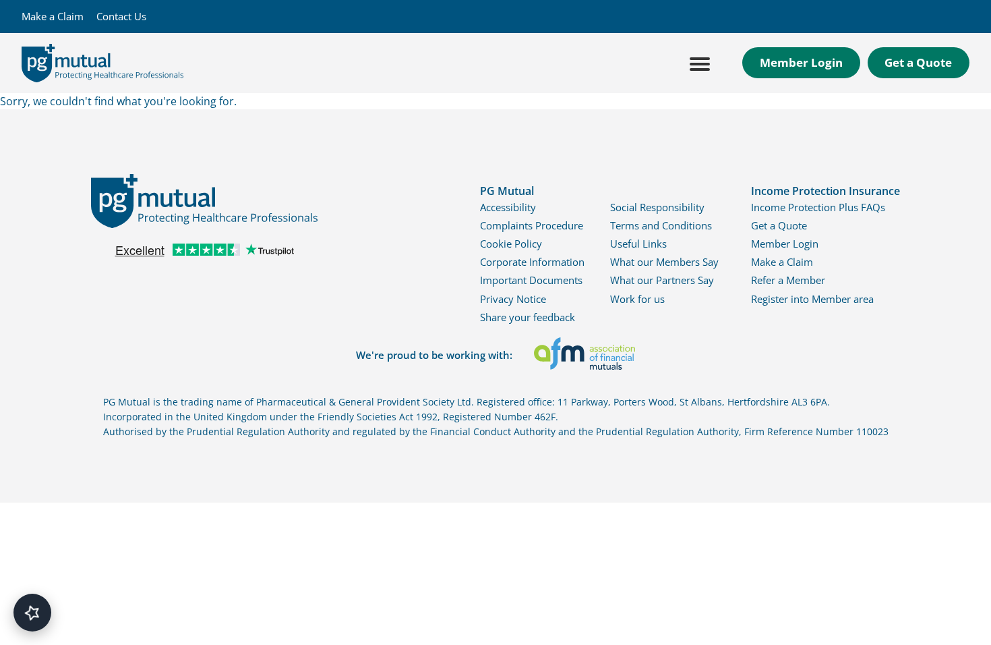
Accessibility (508, 207)
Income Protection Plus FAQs (818, 207)
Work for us (637, 299)
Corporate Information (532, 262)
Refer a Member (788, 280)
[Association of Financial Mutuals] (584, 355)
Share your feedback (527, 317)
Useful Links (638, 243)
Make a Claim (53, 16)
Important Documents (531, 280)
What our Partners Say (662, 280)
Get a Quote (918, 62)
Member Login (801, 62)
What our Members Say (664, 262)
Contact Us (121, 16)
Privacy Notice (513, 299)
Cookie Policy (511, 243)
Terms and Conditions (661, 225)
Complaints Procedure (531, 225)
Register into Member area (812, 299)
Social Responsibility (657, 207)
